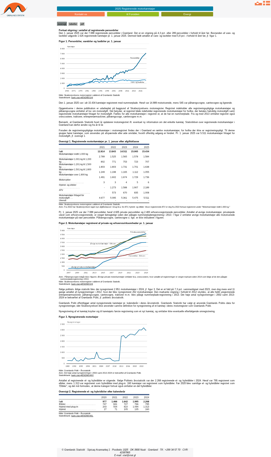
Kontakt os (81, 14)
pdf (82, 24)
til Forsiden (132, 14)
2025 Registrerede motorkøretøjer (135, 8)
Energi (187, 14)
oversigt (62, 24)
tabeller (73, 24)
